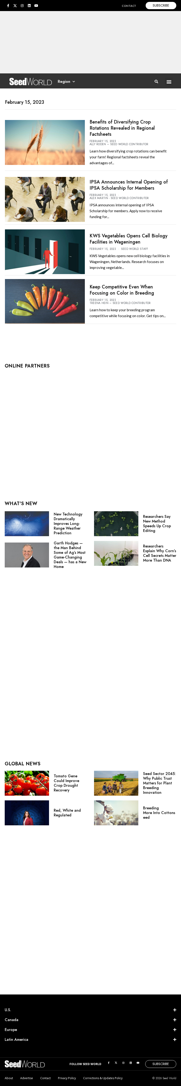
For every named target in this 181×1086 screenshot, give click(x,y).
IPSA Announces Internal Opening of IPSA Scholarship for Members (129, 185)
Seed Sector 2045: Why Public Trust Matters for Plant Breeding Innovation (159, 783)
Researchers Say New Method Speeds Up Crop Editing (157, 523)
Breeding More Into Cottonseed (159, 812)
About (9, 1078)
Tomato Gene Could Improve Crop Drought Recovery (66, 783)
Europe (11, 1029)
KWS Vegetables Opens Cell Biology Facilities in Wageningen (128, 238)
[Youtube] (36, 5)
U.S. (8, 1010)
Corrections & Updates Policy (103, 1078)
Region (64, 81)
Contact (45, 1078)
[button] (169, 81)
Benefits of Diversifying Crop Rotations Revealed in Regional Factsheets (122, 128)
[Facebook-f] (8, 5)
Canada (11, 1019)
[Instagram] (22, 5)
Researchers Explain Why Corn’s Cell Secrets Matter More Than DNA (159, 553)
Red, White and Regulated (67, 813)
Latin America (16, 1039)
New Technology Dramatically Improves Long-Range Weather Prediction (68, 523)
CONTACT (129, 6)
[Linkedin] (29, 5)
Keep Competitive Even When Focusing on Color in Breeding (122, 289)
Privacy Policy (67, 1078)
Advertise (26, 1078)
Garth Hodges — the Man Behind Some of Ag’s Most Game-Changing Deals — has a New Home (70, 554)
